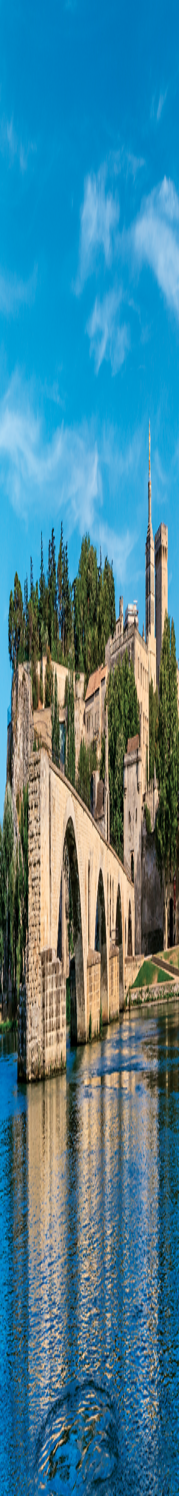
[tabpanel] (89, 419)
